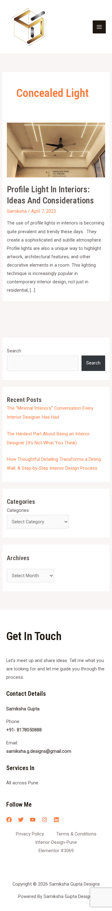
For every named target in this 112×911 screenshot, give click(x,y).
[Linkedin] (56, 819)
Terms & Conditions (76, 834)
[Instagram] (44, 819)
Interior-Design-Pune (56, 842)
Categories (18, 510)
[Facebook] (9, 819)
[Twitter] (21, 819)
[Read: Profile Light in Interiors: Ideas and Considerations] (56, 149)
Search (14, 351)
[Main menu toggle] (99, 26)
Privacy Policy (30, 834)
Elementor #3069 (56, 850)
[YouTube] (32, 819)
